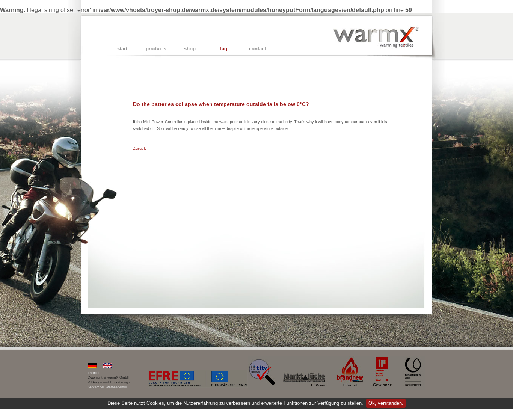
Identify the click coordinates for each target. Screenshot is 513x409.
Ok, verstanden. (385, 403)
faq (223, 48)
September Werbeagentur (107, 387)
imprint (94, 372)
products (156, 48)
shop (190, 48)
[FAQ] (92, 367)
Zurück (139, 148)
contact (257, 48)
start (122, 48)
